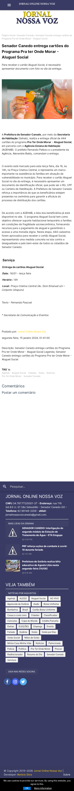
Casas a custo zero (17, 615)
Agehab (6, 372)
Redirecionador (15, 654)
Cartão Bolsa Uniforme (44, 609)
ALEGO (23, 598)
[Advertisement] (37, 730)
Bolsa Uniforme (51, 604)
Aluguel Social (19, 372)
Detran (10, 626)
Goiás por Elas (49, 632)
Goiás (41, 372)
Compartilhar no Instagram (15, 681)
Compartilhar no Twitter (23, 681)
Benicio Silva (24, 774)
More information (43, 788)
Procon (58, 648)
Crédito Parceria (50, 620)
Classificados (50, 615)
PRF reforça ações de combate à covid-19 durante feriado (44, 548)
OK (27, 788)
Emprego (37, 626)
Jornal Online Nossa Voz (32, 331)
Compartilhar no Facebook (7, 681)
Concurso (12, 620)
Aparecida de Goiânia (18, 604)
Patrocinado (54, 643)
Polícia (10, 648)
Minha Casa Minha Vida (19, 643)
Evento (50, 626)
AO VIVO (54, 598)
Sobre (66, 774)
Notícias (51, 372)
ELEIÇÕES (24, 626)
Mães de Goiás (31, 637)
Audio (36, 604)
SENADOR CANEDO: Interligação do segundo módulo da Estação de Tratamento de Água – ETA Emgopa (42, 532)
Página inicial (8, 35)
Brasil (25, 609)
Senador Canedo (25, 35)
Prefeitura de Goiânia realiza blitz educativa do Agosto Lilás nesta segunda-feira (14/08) (41, 565)
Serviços (11, 660)
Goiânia (23, 632)
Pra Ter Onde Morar (11, 376)
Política (22, 648)
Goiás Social (13, 637)
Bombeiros (12, 609)
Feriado (11, 632)
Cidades (32, 372)
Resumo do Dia (34, 654)
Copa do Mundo (30, 620)
